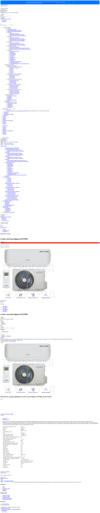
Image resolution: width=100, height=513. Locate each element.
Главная (4, 229)
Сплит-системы (6, 230)
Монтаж (4, 119)
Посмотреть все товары (12, 29)
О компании (5, 115)
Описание (5, 418)
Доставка (4, 117)
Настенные (5, 231)
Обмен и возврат (6, 497)
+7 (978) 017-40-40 (9, 110)
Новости (4, 489)
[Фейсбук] (0, 236)
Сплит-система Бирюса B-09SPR (6, 414)
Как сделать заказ (6, 495)
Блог (4, 487)
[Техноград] (7, 482)
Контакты (5, 123)
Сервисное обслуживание (8, 120)
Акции (4, 116)
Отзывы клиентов (6, 488)
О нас (4, 486)
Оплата (4, 118)
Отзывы (4, 122)
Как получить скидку (7, 499)
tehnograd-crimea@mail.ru (5, 508)
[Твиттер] (1, 236)
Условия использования (7, 498)
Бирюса (1, 301)
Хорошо (71, 2)
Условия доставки (6, 496)
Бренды (4, 121)
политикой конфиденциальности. (49, 2)
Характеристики (6, 419)
